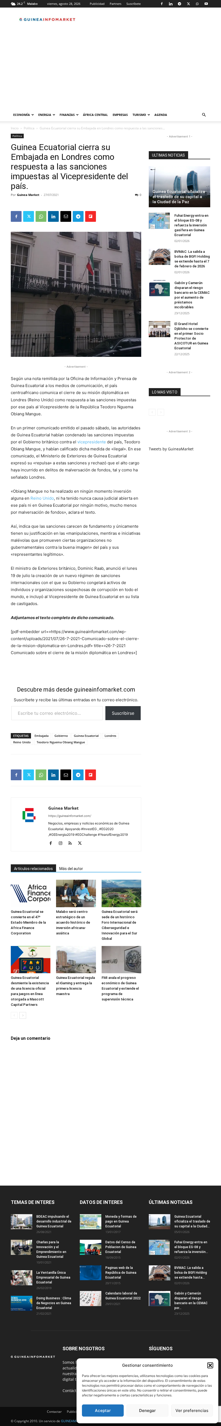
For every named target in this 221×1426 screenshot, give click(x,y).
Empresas (120, 115)
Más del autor (71, 868)
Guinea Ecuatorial (86, 736)
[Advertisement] (110, 68)
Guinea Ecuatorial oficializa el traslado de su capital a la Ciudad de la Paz (179, 196)
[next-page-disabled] (160, 412)
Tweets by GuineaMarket (171, 448)
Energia (44, 115)
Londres (110, 736)
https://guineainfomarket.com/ (69, 816)
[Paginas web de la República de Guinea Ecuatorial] (90, 1272)
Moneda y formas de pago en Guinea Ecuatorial (121, 1221)
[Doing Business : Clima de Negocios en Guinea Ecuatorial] (21, 1303)
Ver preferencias (191, 1410)
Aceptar (103, 1410)
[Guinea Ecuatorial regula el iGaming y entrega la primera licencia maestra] (76, 959)
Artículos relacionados (33, 868)
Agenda (160, 115)
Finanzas (67, 115)
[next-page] (22, 1015)
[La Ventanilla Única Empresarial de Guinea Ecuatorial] (21, 1277)
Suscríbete (133, 4)
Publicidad (97, 4)
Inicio (15, 128)
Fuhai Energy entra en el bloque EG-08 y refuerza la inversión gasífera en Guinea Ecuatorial (191, 225)
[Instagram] (62, 843)
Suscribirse (123, 713)
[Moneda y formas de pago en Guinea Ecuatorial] (90, 1221)
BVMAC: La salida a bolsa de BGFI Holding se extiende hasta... (190, 1272)
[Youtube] (206, 4)
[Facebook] (162, 4)
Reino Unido (42, 498)
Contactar (54, 1411)
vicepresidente (91, 441)
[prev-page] (14, 1015)
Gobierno (61, 736)
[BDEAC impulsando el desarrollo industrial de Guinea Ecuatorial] (21, 1221)
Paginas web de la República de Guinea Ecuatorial (120, 1272)
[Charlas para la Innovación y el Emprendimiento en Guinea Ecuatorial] (21, 1247)
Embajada (41, 736)
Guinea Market (28, 195)
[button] (210, 1365)
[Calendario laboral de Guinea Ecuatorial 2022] (90, 1298)
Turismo (139, 115)
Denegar (147, 1410)
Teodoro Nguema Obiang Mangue (61, 742)
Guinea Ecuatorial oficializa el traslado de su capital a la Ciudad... (192, 1221)
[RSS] (72, 843)
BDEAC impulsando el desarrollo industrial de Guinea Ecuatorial (53, 1221)
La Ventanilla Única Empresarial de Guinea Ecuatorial (53, 1277)
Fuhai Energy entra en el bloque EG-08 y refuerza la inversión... (191, 1247)
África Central (95, 115)
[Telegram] (179, 4)
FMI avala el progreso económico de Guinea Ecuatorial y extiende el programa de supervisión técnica (120, 988)
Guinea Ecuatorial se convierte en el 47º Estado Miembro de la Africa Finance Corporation (28, 922)
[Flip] (90, 216)
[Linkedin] (171, 4)
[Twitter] (188, 4)
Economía (21, 115)
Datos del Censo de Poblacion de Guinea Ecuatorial (120, 1247)
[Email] (65, 216)
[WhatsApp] (197, 4)
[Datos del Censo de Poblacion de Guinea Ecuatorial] (90, 1247)
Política (29, 128)
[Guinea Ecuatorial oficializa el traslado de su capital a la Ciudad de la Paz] (179, 186)
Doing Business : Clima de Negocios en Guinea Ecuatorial (53, 1303)
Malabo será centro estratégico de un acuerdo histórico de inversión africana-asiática (73, 922)
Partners (115, 4)
